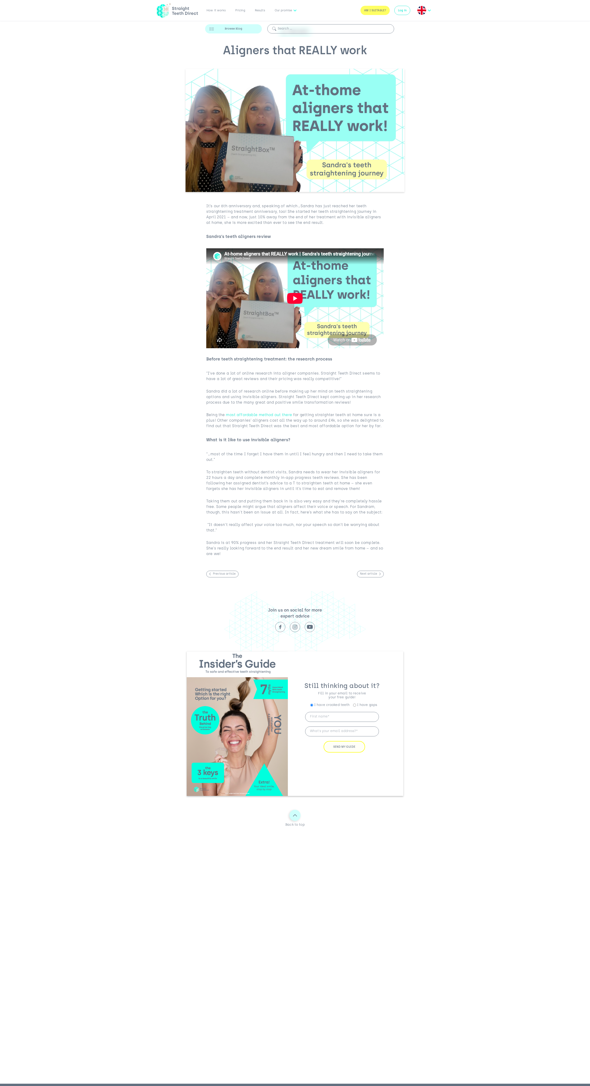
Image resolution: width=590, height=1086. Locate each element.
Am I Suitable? (375, 10)
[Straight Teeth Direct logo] (177, 10)
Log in (402, 10)
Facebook (280, 627)
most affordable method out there (259, 415)
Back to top (295, 825)
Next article (368, 574)
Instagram (295, 627)
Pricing (240, 10)
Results (260, 10)
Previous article (224, 574)
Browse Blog (233, 28)
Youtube (310, 627)
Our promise (283, 10)
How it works (216, 10)
